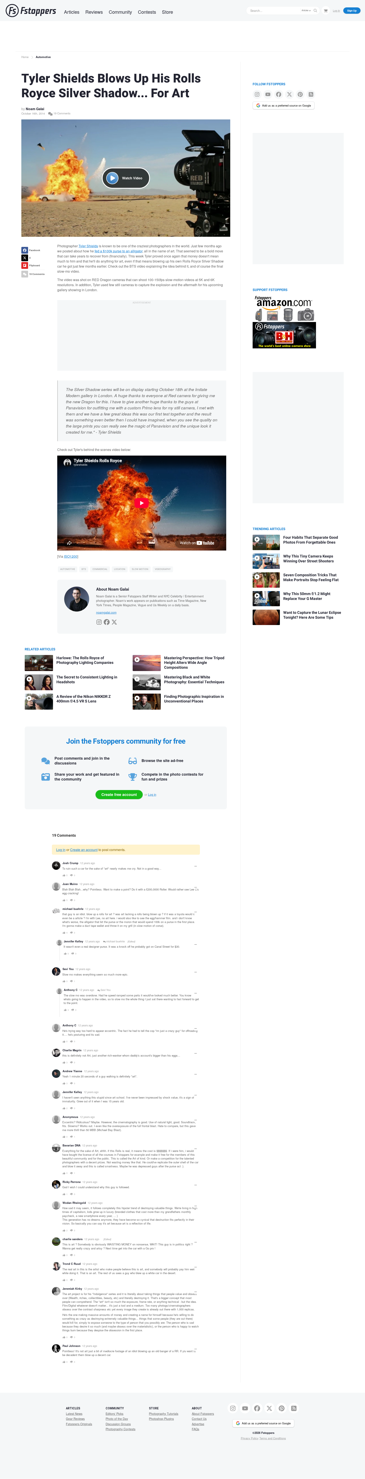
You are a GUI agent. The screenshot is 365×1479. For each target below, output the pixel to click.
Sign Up (352, 10)
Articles (71, 11)
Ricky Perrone (72, 1182)
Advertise (198, 1424)
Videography (163, 569)
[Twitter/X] (114, 621)
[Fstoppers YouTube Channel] (267, 94)
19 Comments (62, 113)
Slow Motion (140, 569)
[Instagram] (99, 621)
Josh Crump (70, 863)
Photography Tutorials (163, 1413)
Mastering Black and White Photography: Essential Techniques (194, 679)
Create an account (84, 849)
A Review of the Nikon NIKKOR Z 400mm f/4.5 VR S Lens (83, 699)
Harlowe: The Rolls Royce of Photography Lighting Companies (84, 660)
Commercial (100, 569)
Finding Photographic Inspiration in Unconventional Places (194, 699)
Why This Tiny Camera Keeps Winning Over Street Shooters (308, 558)
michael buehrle (73, 909)
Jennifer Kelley (73, 941)
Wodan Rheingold (74, 1203)
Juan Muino (70, 884)
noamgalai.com (106, 612)
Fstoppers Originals (79, 1424)
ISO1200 (70, 556)
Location (119, 569)
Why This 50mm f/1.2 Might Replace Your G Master (306, 596)
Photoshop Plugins (161, 1419)
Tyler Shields (88, 246)
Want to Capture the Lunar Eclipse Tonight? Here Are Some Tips (312, 615)
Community (120, 11)
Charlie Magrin (72, 1050)
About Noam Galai (112, 589)
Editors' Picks (114, 1413)
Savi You (68, 969)
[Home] (30, 10)
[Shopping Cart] (325, 10)
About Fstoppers (203, 1413)
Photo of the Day (117, 1419)
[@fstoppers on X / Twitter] (289, 94)
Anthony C (71, 990)
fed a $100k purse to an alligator (118, 251)
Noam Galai (35, 108)
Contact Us (199, 1419)
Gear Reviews (75, 1419)
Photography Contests (120, 1429)
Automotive (43, 57)
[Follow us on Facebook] (278, 94)
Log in (152, 794)
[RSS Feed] (310, 94)
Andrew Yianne (72, 1071)
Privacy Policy (250, 1438)
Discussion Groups (118, 1424)
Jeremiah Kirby (72, 1289)
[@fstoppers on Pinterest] (300, 94)
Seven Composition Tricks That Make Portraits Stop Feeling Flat (311, 577)
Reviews (94, 11)
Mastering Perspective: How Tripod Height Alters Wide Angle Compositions (194, 662)
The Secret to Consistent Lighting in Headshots (86, 679)
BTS (84, 569)
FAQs (195, 1429)
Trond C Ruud (72, 1264)
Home (25, 57)
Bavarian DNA (71, 1145)
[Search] (315, 10)
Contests (147, 11)
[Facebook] (107, 621)
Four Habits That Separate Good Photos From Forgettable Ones (310, 540)
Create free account (119, 794)
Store (167, 11)
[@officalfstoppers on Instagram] (257, 94)
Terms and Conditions (272, 1438)
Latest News (74, 1413)
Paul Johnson (71, 1346)
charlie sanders (73, 1239)
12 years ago (87, 863)
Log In (336, 10)
